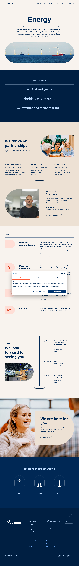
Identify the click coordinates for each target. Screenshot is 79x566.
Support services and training (36, 530)
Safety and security (53, 521)
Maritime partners (48, 3)
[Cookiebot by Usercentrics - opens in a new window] (60, 274)
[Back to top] (71, 516)
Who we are (32, 543)
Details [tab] (39, 277)
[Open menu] (73, 3)
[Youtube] (63, 555)
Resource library (51, 540)
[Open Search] (70, 3)
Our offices (33, 521)
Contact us (45, 437)
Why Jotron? (39, 179)
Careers (57, 3)
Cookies (66, 543)
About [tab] (58, 277)
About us (49, 529)
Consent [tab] (21, 277)
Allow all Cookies (57, 291)
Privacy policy (68, 540)
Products (39, 3)
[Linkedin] (68, 555)
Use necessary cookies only (39, 291)
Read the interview (53, 215)
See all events (39, 387)
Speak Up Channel (51, 546)
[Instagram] (72, 555)
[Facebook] (59, 555)
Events (30, 546)
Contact (63, 3)
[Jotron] (9, 3)
